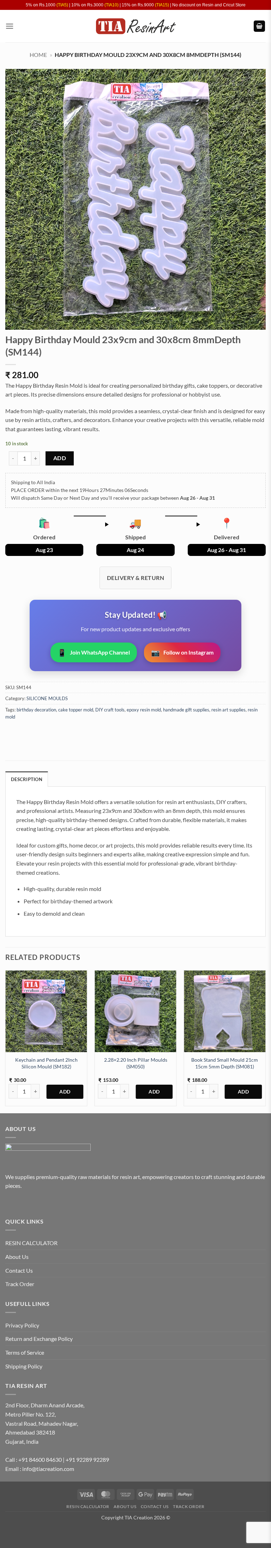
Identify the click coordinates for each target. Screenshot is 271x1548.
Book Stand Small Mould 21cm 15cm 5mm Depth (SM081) (224, 1063)
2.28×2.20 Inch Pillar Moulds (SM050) (135, 1063)
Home (38, 54)
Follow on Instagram (182, 652)
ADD (59, 458)
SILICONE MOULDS (47, 698)
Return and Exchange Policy (39, 1338)
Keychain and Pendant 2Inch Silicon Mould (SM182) (46, 1063)
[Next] (265, 1041)
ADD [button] (65, 1092)
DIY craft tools (110, 710)
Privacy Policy (22, 1325)
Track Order (19, 1283)
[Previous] (5, 1041)
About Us (17, 1256)
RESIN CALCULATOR (31, 1242)
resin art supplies (228, 710)
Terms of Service (24, 1352)
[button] (9, 26)
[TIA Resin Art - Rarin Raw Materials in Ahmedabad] (135, 26)
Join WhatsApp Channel (94, 652)
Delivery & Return (135, 577)
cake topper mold (75, 710)
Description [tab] (26, 779)
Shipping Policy (23, 1366)
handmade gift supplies (186, 710)
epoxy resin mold (144, 710)
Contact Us (19, 1270)
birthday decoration (36, 710)
